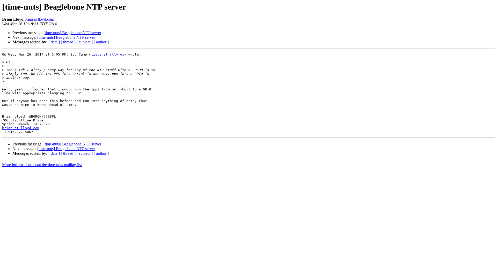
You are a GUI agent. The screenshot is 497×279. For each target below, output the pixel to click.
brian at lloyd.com (39, 19)
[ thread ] (68, 42)
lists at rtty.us (107, 54)
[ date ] (54, 42)
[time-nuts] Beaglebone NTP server (72, 32)
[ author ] (101, 42)
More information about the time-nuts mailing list (42, 164)
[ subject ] (85, 42)
